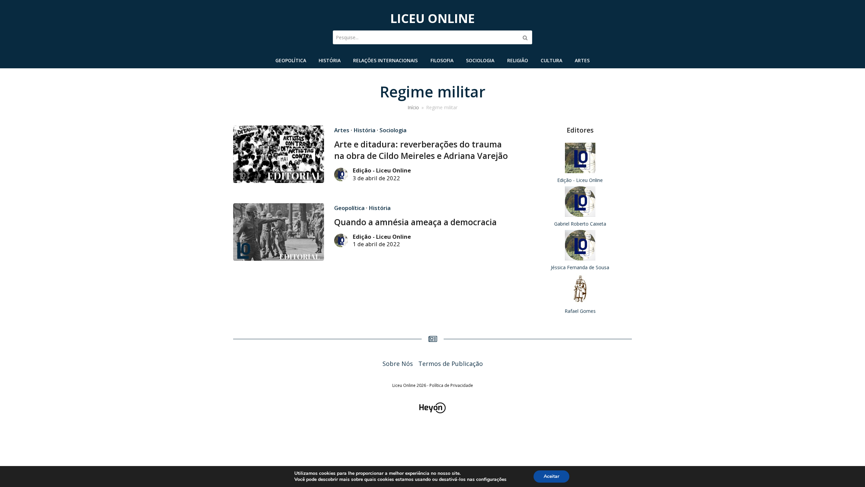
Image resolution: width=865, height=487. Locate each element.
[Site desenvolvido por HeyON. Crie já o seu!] (432, 411)
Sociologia (392, 130)
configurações (491, 480)
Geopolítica (349, 208)
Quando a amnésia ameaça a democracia (415, 222)
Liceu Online (432, 18)
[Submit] (525, 37)
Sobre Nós (397, 364)
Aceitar (551, 476)
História (364, 130)
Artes (341, 130)
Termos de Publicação (450, 364)
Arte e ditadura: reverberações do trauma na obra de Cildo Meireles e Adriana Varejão (421, 150)
